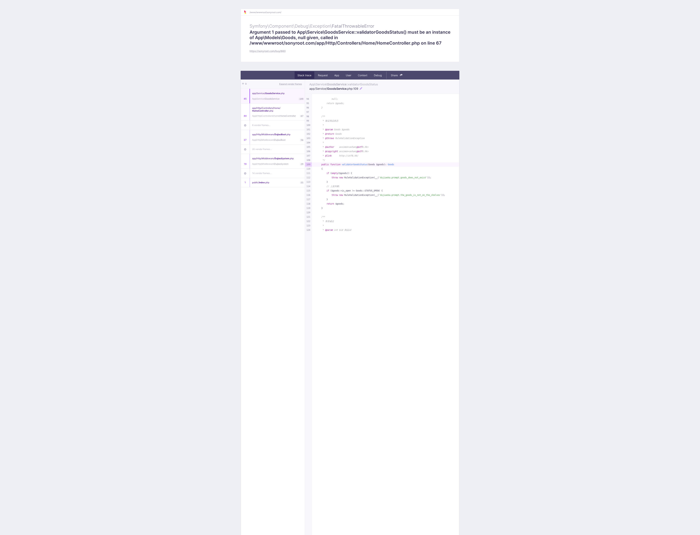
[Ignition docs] (247, 12)
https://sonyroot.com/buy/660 (268, 51)
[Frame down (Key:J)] (246, 84)
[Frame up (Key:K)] (243, 84)
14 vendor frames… (262, 173)
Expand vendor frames (290, 84)
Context (362, 75)
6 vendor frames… (261, 125)
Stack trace (304, 75)
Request (323, 75)
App (336, 75)
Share (394, 75)
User (348, 75)
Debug (378, 75)
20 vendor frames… (262, 149)
